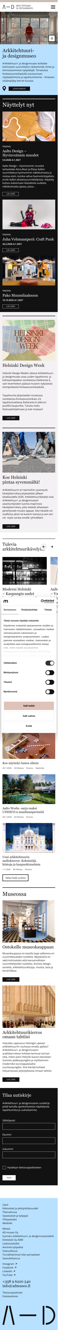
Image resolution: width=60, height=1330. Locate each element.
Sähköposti (8, 1120)
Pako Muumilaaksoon (20, 295)
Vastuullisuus (10, 1251)
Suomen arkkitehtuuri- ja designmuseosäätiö (28, 1236)
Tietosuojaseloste (12, 1292)
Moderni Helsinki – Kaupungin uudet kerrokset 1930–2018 (19, 593)
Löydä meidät (19, 88)
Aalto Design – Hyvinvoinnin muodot (20, 153)
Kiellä (29, 726)
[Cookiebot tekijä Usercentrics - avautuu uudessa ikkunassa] (41, 601)
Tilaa (9, 1177)
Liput (5, 1204)
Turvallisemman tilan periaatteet (21, 1254)
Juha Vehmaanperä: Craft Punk (28, 239)
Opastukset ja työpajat (15, 1215)
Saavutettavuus (11, 1258)
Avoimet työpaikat (12, 1247)
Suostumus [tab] (10, 609)
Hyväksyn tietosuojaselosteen (24, 1167)
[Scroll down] (29, 40)
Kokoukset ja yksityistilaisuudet (20, 1208)
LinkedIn (7, 1271)
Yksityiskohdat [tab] (29, 609)
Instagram (8, 1264)
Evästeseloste (10, 1296)
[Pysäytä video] (51, 38)
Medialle (7, 1223)
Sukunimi (7, 1149)
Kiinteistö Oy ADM (12, 1239)
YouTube (7, 1275)
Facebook (7, 1267)
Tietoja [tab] (48, 609)
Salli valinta (29, 716)
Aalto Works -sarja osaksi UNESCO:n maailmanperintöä (23, 810)
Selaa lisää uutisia (15, 877)
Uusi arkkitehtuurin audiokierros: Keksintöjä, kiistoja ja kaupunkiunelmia (21, 860)
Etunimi (6, 1134)
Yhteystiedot (9, 1219)
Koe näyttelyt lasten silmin (20, 763)
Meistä (6, 1228)
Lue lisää (10, 193)
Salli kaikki (29, 705)
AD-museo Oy (10, 1232)
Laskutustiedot (10, 1243)
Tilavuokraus (9, 1212)
